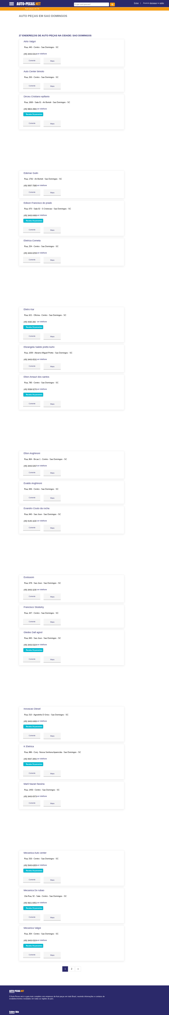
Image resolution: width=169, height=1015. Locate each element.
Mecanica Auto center (35, 853)
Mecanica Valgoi (32, 928)
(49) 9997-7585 (30, 185)
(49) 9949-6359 (30, 865)
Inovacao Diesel (32, 708)
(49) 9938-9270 (30, 389)
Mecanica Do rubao (34, 890)
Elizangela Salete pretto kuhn (39, 347)
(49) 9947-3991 (30, 759)
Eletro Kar (29, 309)
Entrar (136, 3)
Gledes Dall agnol (33, 632)
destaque (153, 3)
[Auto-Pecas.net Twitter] (11, 1001)
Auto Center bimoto (34, 71)
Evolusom (29, 577)
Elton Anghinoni (32, 453)
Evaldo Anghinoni (33, 483)
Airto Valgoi (30, 41)
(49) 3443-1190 (30, 590)
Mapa (52, 61)
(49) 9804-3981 (30, 109)
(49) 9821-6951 (30, 903)
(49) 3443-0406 (30, 215)
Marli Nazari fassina (34, 784)
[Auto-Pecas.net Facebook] (9, 1001)
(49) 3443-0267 (30, 466)
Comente (31, 61)
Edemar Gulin (31, 173)
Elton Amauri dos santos (36, 377)
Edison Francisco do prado (38, 203)
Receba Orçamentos (33, 114)
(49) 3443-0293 (30, 253)
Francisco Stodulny (34, 607)
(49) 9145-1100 (30, 521)
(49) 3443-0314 (30, 54)
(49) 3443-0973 (30, 796)
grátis (162, 3)
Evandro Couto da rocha (36, 508)
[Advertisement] (72, 26)
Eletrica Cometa (32, 240)
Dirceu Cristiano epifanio (37, 96)
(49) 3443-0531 (30, 359)
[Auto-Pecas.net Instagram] (12, 1001)
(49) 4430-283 (30, 322)
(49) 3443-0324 (30, 645)
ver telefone (42, 54)
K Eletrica (29, 746)
